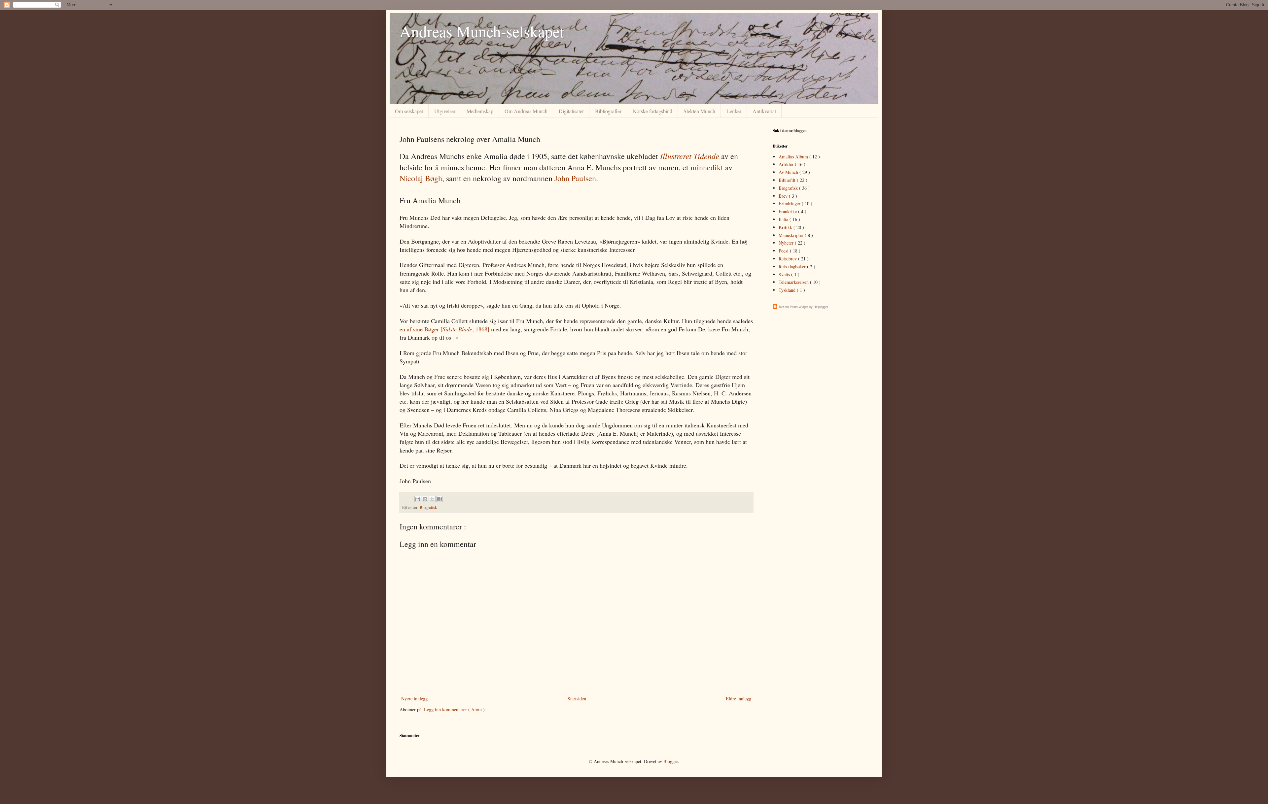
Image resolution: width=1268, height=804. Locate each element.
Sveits (785, 274)
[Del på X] (432, 499)
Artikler (787, 164)
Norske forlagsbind (652, 111)
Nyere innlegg (414, 698)
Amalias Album (794, 156)
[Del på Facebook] (439, 499)
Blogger (670, 761)
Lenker (733, 111)
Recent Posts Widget (793, 307)
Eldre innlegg (738, 698)
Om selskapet (409, 111)
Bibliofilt (788, 180)
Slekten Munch (699, 111)
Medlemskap (480, 111)
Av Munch (789, 172)
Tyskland (788, 290)
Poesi (784, 251)
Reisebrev (788, 258)
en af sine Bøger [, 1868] (444, 329)
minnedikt (706, 167)
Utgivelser (444, 111)
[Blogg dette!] (425, 499)
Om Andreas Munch (526, 111)
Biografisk (428, 507)
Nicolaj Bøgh (421, 178)
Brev (784, 196)
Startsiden (577, 698)
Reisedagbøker (793, 266)
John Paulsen (575, 178)
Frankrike (788, 211)
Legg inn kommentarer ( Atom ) (454, 709)
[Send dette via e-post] (417, 499)
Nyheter (787, 243)
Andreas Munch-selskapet (482, 31)
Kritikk (786, 227)
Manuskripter (792, 235)
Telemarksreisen (794, 282)
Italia (784, 219)
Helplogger (821, 307)
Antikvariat (764, 111)
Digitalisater (571, 111)
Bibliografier (608, 111)
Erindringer (790, 203)
